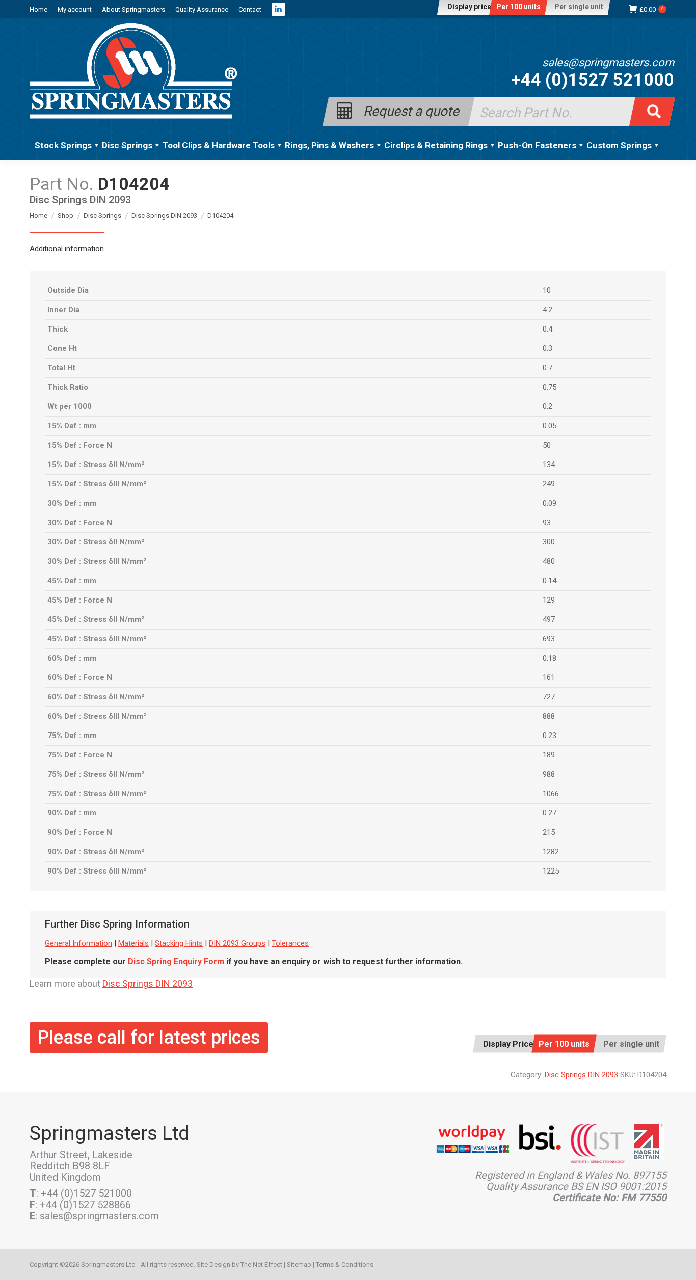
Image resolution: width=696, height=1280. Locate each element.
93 (547, 522)
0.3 (547, 348)
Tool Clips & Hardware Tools (219, 145)
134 (549, 464)
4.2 (547, 309)
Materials (133, 943)
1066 (551, 793)
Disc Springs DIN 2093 (147, 983)
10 (547, 290)
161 (549, 677)
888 (549, 716)
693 (549, 638)
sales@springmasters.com (608, 63)
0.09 (549, 503)
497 (549, 619)
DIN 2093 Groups (237, 943)
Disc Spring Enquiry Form (176, 961)
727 (549, 696)
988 (549, 774)
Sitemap (299, 1264)
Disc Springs (127, 145)
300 (549, 542)
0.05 (549, 425)
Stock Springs (63, 145)
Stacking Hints (179, 943)
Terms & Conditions (344, 1264)
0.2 (547, 406)
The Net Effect (261, 1264)
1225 (551, 871)
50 (547, 445)
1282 (551, 851)
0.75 (549, 387)
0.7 (547, 367)
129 (549, 600)
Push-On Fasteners (537, 145)
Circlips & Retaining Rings (436, 145)
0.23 (549, 735)
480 (549, 561)
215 (549, 832)
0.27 (549, 813)
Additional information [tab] (67, 248)
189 (549, 754)
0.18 (549, 658)
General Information (78, 943)
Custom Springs (619, 145)
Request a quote (411, 110)
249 (549, 483)
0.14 (549, 580)
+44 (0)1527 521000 (592, 79)
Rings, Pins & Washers (329, 145)
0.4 (547, 329)
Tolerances (290, 943)
